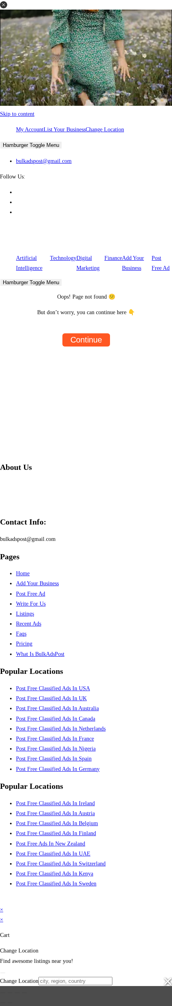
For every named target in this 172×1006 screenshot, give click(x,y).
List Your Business (65, 130)
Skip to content (17, 114)
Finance (113, 258)
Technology (63, 258)
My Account (30, 130)
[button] (3, 4)
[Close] (3, 973)
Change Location (105, 130)
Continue (86, 339)
